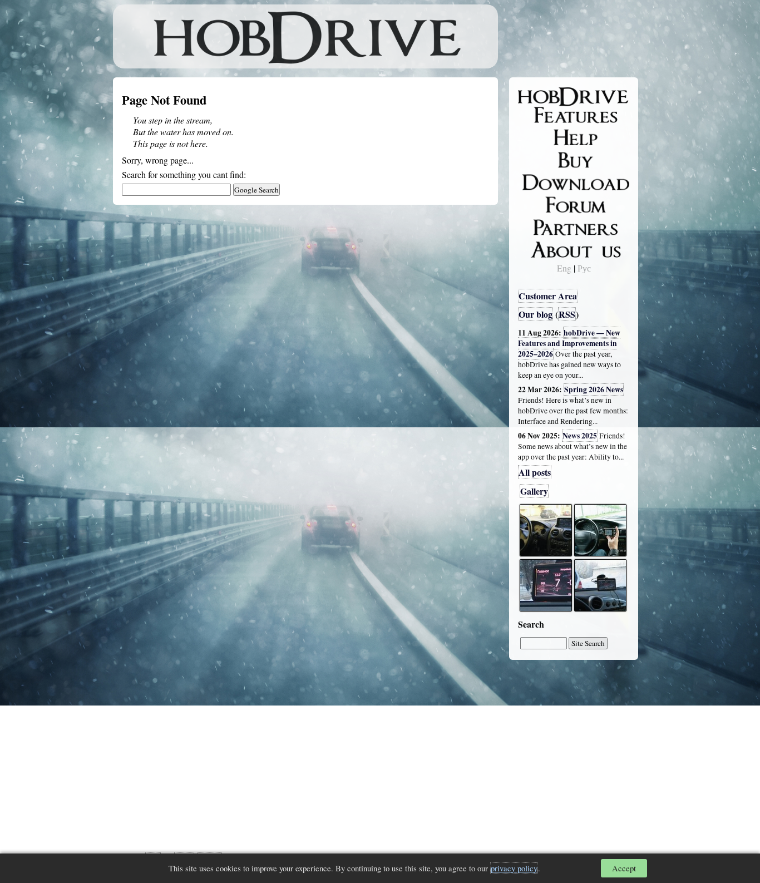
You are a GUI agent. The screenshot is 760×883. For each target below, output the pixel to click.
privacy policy (514, 868)
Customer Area (548, 295)
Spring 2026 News (593, 389)
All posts (535, 472)
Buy (533, 159)
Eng (564, 268)
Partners (541, 225)
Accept (624, 868)
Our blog (535, 314)
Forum (538, 203)
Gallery (534, 491)
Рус (584, 268)
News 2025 (579, 435)
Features (542, 115)
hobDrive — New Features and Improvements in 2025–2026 (569, 343)
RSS (567, 314)
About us (543, 247)
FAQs (536, 137)
